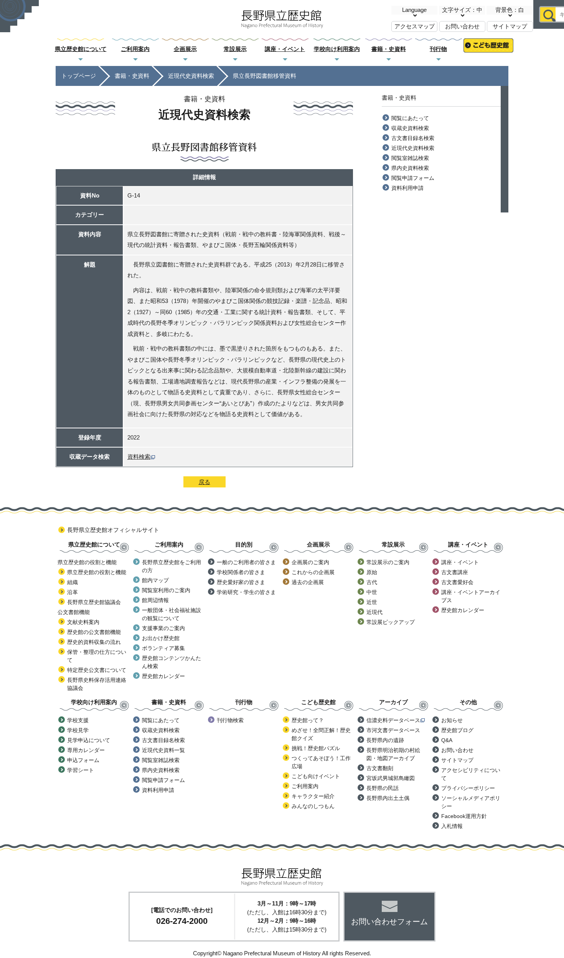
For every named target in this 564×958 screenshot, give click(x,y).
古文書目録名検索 (412, 138)
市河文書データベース (393, 730)
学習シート (80, 770)
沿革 (72, 592)
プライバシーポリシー (468, 788)
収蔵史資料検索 (410, 128)
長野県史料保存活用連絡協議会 (96, 684)
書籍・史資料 (388, 49)
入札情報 (452, 826)
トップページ (78, 75)
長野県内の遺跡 (385, 740)
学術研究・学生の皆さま (246, 592)
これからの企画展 (313, 572)
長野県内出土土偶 (387, 798)
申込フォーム (83, 760)
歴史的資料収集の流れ (94, 642)
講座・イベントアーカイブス (470, 596)
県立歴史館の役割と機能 (96, 572)
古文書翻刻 (379, 768)
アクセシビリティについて (470, 774)
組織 (72, 582)
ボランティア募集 (163, 648)
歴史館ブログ (457, 730)
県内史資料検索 (410, 168)
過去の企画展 (308, 582)
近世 (371, 602)
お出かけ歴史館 (161, 638)
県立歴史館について (81, 49)
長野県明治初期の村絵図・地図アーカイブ (393, 754)
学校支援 (78, 720)
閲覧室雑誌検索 (410, 158)
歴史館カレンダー (163, 676)
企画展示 (185, 49)
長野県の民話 (382, 788)
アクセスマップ (414, 26)
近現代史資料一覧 (163, 750)
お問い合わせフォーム (389, 921)
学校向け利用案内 (337, 49)
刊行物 (438, 49)
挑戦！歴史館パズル (316, 748)
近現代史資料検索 (191, 75)
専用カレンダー (86, 750)
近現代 (374, 612)
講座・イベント (285, 49)
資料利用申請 (407, 188)
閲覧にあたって (410, 118)
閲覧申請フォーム (412, 178)
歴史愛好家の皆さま (241, 582)
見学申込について (88, 740)
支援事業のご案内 (163, 628)
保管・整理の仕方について (96, 656)
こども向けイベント (316, 776)
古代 (371, 582)
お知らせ (452, 720)
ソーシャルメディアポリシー (470, 802)
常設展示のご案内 (387, 562)
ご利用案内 (135, 49)
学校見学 (78, 730)
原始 (371, 572)
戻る (204, 482)
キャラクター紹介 (313, 796)
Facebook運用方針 (464, 816)
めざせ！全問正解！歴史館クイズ (321, 734)
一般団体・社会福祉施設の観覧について (171, 614)
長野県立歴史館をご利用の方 (171, 566)
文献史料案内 (83, 622)
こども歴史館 (488, 49)
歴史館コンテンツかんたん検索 (171, 662)
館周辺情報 (155, 600)
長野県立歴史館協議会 (94, 602)
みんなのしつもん (313, 806)
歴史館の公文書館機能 (94, 632)
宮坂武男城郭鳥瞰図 (390, 778)
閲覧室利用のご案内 (166, 590)
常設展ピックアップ (390, 622)
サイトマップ (510, 26)
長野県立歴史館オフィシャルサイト (113, 530)
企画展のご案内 (310, 562)
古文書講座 (454, 572)
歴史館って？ (308, 720)
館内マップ (155, 580)
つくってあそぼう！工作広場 (321, 762)
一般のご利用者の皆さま (246, 562)
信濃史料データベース (393, 720)
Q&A (446, 740)
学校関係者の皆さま (241, 572)
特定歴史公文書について (96, 670)
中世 (371, 592)
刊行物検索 (230, 720)
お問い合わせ (462, 26)
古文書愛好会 (457, 582)
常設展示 (235, 49)
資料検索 (138, 456)
